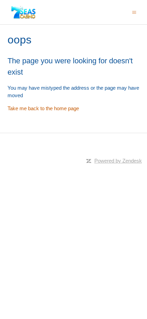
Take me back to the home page (43, 108)
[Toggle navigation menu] (134, 12)
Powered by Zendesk (118, 161)
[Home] (24, 12)
